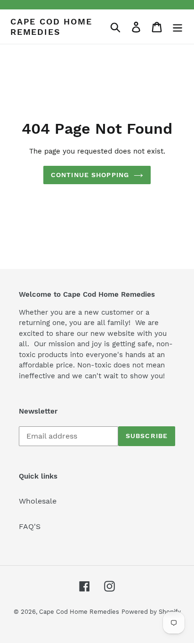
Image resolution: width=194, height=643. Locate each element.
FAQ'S (29, 526)
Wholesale (38, 500)
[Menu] (177, 26)
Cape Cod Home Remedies (51, 26)
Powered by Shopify (151, 611)
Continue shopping (90, 175)
